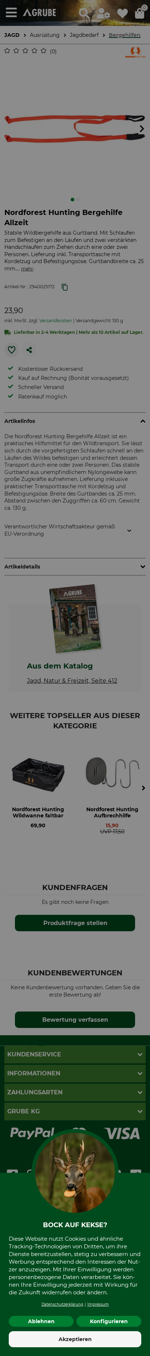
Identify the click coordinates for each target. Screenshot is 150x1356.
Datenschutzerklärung (62, 1304)
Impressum (98, 1304)
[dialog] (75, 678)
